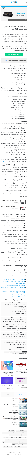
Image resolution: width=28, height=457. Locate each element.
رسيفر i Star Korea (18, 351)
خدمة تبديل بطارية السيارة (12, 432)
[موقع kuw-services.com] (14, 2)
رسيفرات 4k (18, 435)
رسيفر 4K (4, 432)
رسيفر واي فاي (15, 353)
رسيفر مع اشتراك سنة (23, 353)
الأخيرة (20, 394)
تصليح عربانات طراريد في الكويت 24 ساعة (10, 404)
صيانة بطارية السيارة (22, 444)
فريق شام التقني (11, 454)
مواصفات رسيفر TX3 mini (8, 446)
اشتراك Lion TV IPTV (14, 422)
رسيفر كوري (12, 351)
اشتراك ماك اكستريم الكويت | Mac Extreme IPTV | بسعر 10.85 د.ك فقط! (21, 371)
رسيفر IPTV (24, 435)
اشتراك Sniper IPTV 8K (22, 385)
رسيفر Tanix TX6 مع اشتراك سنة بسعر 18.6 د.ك (14, 279)
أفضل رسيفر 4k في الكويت (21, 430)
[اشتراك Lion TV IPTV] (23, 424)
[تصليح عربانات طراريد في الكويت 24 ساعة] (23, 406)
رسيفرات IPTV (11, 435)
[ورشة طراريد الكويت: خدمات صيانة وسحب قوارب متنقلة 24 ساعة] (23, 412)
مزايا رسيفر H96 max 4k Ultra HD (20, 446)
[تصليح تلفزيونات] (23, 400)
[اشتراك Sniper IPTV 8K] (21, 380)
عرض (6, 60)
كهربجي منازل (14, 444)
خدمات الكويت (18, 452)
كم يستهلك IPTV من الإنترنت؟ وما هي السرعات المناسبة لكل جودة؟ (8, 372)
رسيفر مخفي (6, 351)
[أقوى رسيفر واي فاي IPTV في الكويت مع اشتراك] (23, 202)
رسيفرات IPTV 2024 (22, 437)
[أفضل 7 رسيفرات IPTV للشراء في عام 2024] (23, 208)
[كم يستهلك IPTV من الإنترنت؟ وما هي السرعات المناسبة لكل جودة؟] (7, 365)
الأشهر (7, 394)
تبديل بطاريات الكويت (22, 432)
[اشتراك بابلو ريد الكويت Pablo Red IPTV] (7, 380)
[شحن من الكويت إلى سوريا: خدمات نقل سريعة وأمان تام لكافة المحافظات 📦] (23, 418)
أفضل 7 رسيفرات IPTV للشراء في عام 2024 (9, 206)
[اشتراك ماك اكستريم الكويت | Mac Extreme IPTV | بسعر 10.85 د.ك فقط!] (21, 365)
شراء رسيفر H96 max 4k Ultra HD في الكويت (11, 442)
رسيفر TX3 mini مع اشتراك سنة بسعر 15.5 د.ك (15, 285)
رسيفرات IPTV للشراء (13, 437)
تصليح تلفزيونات (15, 398)
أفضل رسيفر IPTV (12, 430)
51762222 (4, 161)
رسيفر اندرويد (6, 437)
